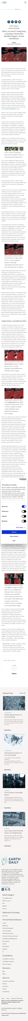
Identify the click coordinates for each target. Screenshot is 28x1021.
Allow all (14, 532)
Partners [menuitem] (4, 983)
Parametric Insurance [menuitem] (7, 933)
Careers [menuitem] (4, 989)
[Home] (4, 2)
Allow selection (14, 536)
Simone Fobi (6, 643)
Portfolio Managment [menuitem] (7, 928)
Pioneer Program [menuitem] (6, 964)
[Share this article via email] (19, 21)
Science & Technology (10, 9)
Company (6, 790)
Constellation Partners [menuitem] (8, 961)
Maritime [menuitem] (4, 906)
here (22, 455)
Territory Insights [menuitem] (6, 931)
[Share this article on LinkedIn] (16, 21)
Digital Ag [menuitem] (5, 925)
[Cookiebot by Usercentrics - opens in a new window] (19, 479)
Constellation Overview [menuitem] (8, 959)
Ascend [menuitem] (4, 944)
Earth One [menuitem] (5, 915)
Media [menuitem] (4, 974)
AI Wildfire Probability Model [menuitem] (9, 938)
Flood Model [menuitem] (5, 946)
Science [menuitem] (4, 908)
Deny (14, 540)
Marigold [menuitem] (4, 949)
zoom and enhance (10, 109)
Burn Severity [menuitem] (5, 941)
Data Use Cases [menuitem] (6, 900)
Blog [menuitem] (3, 971)
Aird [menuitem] (3, 903)
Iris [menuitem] (3, 951)
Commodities (7, 712)
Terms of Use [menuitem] (5, 1015)
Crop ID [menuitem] (4, 923)
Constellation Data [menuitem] (7, 898)
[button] (25, 2)
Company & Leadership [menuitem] (8, 981)
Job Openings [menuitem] (5, 991)
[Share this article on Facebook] (8, 21)
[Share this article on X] (12, 21)
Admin (14, 42)
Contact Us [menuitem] (5, 986)
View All (22, 693)
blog (5, 9)
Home (1, 9)
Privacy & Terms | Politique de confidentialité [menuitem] (14, 1013)
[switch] (24, 511)
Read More (7, 730)
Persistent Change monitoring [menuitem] (10, 936)
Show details (19, 527)
